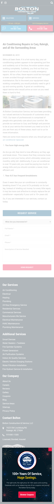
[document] (27, 252)
